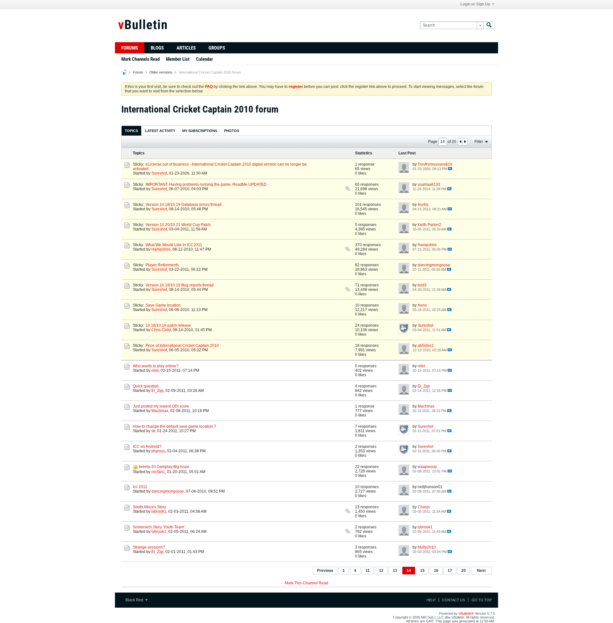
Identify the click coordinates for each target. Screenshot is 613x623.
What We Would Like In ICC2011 (174, 245)
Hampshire (160, 249)
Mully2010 (427, 547)
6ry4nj (423, 204)
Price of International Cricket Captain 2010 (182, 345)
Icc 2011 (140, 487)
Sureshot (159, 173)
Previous (325, 570)
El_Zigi (157, 390)
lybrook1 (158, 511)
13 (395, 570)
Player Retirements (162, 265)
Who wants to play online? (155, 366)
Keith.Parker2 (429, 224)
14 (408, 570)
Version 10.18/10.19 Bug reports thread (180, 285)
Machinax (159, 411)
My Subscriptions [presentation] (199, 131)
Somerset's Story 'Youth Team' (159, 527)
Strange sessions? (149, 547)
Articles (186, 48)
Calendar (204, 59)
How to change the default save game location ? (174, 426)
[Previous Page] (460, 141)
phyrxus (158, 451)
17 (450, 570)
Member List (178, 59)
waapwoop (427, 466)
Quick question (146, 386)
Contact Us (453, 600)
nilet (155, 370)
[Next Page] (465, 141)
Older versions (160, 72)
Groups (216, 48)
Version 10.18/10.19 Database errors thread (184, 204)
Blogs (157, 48)
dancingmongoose (434, 265)
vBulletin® (466, 613)
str (153, 431)
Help (431, 600)
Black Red (134, 600)
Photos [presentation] (231, 131)
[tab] (131, 131)
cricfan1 (158, 472)
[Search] (489, 25)
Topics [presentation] (131, 131)
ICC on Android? (147, 446)
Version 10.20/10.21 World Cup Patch (178, 224)
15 (422, 570)
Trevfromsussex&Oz (435, 164)
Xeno (422, 305)
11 (368, 570)
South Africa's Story (149, 507)
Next (481, 570)
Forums (129, 48)
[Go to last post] (450, 168)
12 (381, 570)
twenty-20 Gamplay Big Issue (164, 466)
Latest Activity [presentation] (160, 131)
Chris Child (161, 330)
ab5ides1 (426, 345)
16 (436, 570)
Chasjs (424, 507)
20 (463, 570)
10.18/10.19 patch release (168, 325)
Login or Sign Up (475, 4)
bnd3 (422, 285)
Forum (138, 72)
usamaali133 (429, 184)
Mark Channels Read (140, 59)
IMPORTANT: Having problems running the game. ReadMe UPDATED (206, 184)
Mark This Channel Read (306, 583)
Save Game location (163, 305)
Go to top (482, 600)
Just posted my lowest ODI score (161, 406)
